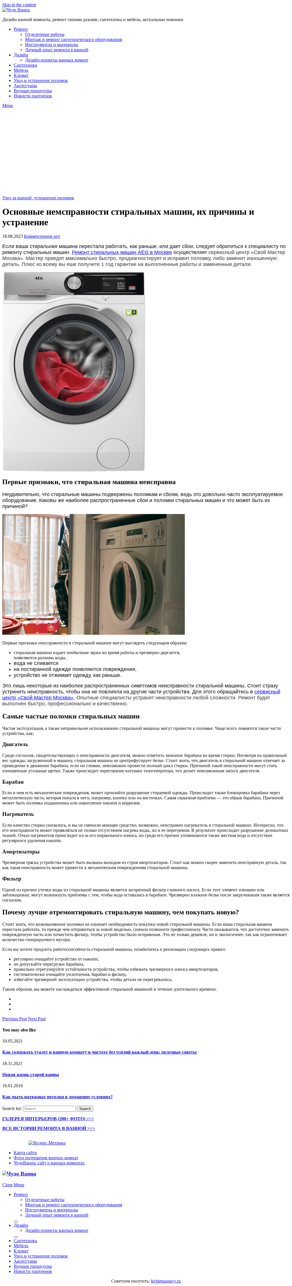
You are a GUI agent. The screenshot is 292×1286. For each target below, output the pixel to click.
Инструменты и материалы (51, 44)
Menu (7, 105)
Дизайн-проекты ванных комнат (56, 60)
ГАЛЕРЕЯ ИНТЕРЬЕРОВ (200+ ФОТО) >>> (48, 1118)
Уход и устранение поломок (41, 80)
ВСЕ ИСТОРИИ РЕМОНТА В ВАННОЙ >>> (48, 1128)
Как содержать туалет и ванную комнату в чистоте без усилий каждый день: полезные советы (99, 1052)
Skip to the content (19, 4)
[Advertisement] (146, 151)
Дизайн (21, 54)
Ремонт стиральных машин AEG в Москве (122, 252)
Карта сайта (25, 1152)
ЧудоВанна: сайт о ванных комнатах (49, 1162)
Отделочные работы (44, 34)
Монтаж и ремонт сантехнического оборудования (73, 39)
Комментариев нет (42, 236)
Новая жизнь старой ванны (30, 1074)
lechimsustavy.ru (166, 1281)
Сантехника (25, 65)
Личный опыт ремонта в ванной (56, 49)
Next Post (37, 1018)
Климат (21, 75)
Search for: (12, 1108)
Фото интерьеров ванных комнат (46, 1157)
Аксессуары (25, 85)
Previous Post (14, 1018)
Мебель (21, 70)
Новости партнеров (33, 95)
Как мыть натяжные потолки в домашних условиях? (57, 1096)
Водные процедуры (33, 90)
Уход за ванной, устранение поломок (38, 197)
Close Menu (13, 1184)
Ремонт (21, 29)
